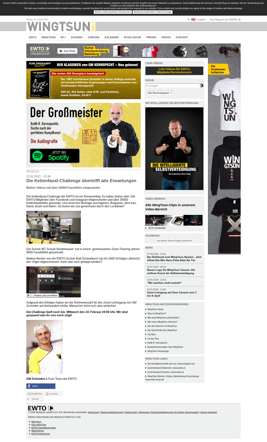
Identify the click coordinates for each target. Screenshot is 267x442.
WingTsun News (155, 309)
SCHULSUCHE (132, 37)
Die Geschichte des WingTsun (162, 330)
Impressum (93, 412)
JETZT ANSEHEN (157, 228)
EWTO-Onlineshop (40, 434)
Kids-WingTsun (38, 424)
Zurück (35, 399)
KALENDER (112, 37)
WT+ (63, 37)
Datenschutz (131, 412)
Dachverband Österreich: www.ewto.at (166, 368)
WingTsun (36, 422)
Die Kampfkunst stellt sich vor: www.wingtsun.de (171, 363)
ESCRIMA (77, 37)
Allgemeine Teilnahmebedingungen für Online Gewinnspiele (169, 412)
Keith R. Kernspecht (157, 343)
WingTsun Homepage (158, 351)
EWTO (33, 37)
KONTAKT (182, 37)
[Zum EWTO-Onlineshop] (133, 50)
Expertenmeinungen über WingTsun (165, 347)
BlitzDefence (37, 430)
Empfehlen (37, 394)
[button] (40, 386)
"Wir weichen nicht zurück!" (164, 282)
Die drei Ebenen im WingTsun (162, 326)
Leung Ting (153, 338)
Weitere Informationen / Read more (113, 12)
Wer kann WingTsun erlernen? (162, 322)
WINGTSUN (48, 37)
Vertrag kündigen (208, 412)
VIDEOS (166, 37)
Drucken (54, 394)
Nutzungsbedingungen (112, 412)
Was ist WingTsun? (156, 313)
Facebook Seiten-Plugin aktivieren (174, 240)
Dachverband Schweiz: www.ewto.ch (165, 372)
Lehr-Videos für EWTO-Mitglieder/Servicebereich (174, 71)
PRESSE (151, 37)
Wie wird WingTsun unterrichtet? (163, 317)
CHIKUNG (94, 37)
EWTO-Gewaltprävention (43, 428)
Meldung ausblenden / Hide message (152, 12)
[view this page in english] (198, 20)
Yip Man (151, 334)
